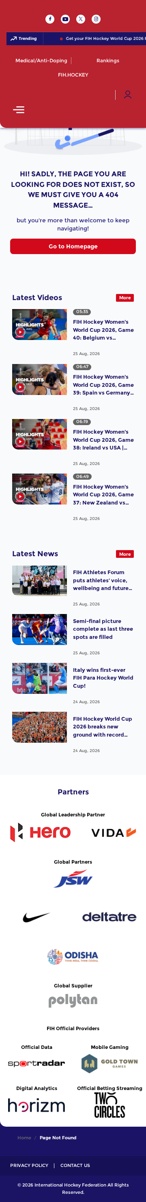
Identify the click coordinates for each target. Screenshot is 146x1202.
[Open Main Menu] (18, 110)
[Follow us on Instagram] (96, 19)
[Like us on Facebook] (49, 19)
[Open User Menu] (128, 95)
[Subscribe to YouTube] (65, 19)
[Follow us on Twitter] (80, 19)
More (125, 297)
